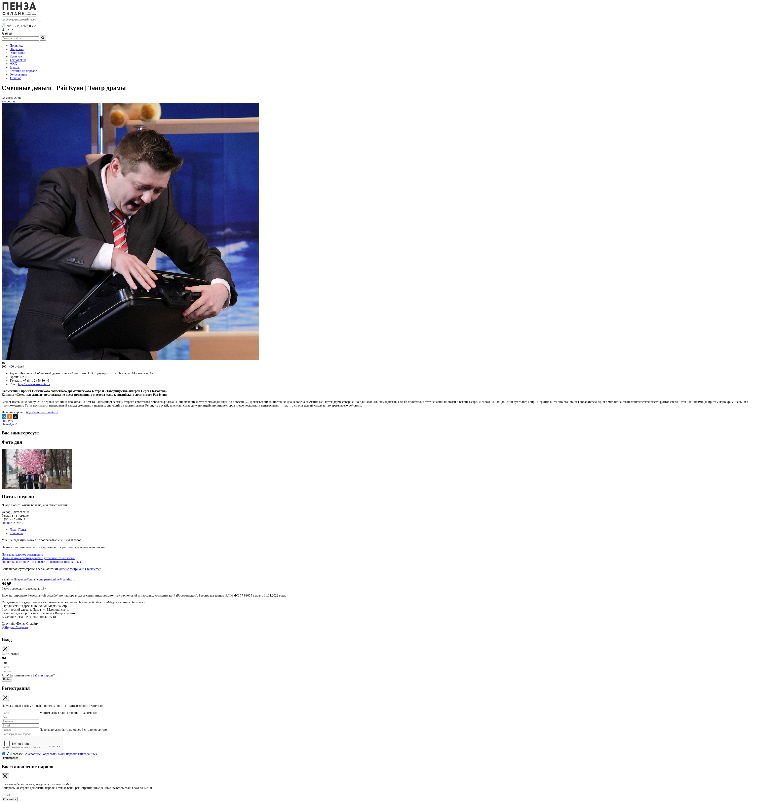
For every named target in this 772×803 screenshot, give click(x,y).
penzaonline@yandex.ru (59, 579)
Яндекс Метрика (70, 569)
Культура (16, 56)
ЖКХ (13, 63)
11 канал (15, 78)
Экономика (17, 52)
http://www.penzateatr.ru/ (34, 384)
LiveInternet (93, 569)
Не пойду (8, 424)
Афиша (15, 67)
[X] (15, 416)
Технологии (18, 60)
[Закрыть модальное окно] (5, 649)
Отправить (9, 799)
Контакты (16, 533)
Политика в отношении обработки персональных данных (41, 561)
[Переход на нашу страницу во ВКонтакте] (4, 585)
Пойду (6, 420)
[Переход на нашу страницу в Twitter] (9, 585)
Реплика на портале (23, 71)
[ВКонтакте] (4, 416)
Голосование (18, 74)
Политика (16, 45)
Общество (17, 49)
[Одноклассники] (9, 416)
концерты (8, 101)
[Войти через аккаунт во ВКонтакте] (4, 659)
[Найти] (43, 38)
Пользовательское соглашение (22, 554)
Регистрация (10, 757)
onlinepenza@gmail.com (27, 579)
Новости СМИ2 (12, 522)
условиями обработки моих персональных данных (62, 754)
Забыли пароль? (44, 675)
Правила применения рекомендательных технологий (38, 558)
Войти (6, 679)
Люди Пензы (18, 529)
